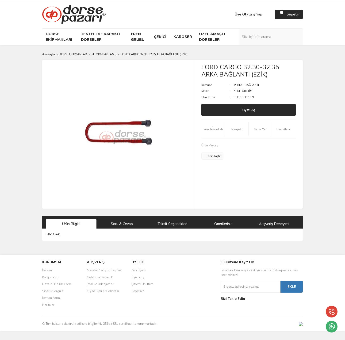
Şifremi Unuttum (142, 284)
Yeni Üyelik (138, 270)
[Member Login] (230, 14)
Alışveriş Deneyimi (274, 223)
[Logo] (74, 14)
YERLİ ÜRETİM (243, 91)
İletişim (47, 270)
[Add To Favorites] (213, 129)
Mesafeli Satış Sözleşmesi (104, 270)
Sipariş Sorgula (52, 291)
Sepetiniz (137, 291)
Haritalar (48, 305)
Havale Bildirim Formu (57, 284)
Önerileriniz (223, 223)
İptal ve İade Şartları (100, 284)
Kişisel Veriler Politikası (103, 291)
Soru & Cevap (122, 223)
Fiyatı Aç (248, 110)
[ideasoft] (147, 335)
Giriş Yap (255, 14)
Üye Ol (240, 14)
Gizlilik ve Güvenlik (100, 277)
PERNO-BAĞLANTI (246, 85)
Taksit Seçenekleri (172, 223)
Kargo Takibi (50, 277)
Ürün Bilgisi (71, 223)
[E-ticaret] (172, 335)
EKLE (292, 286)
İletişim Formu (51, 298)
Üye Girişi (138, 277)
